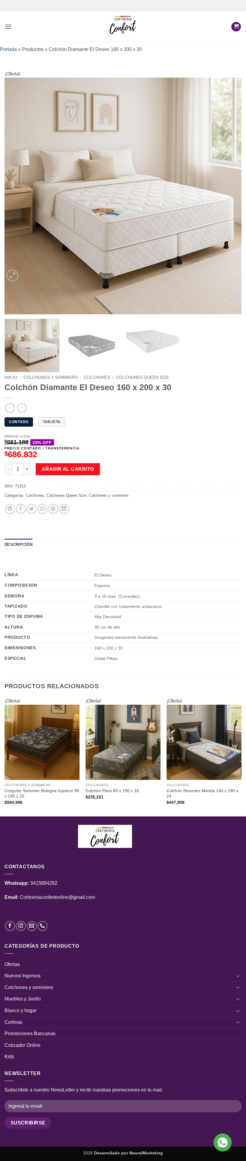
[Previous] (16, 196)
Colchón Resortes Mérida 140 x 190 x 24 (202, 793)
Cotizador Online (22, 1045)
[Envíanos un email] (32, 926)
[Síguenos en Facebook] (10, 926)
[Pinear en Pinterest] (53, 509)
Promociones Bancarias (30, 1033)
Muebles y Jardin (22, 998)
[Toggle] (238, 975)
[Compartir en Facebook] (21, 509)
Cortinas (13, 1022)
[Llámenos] (42, 926)
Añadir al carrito (68, 469)
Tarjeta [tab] (52, 422)
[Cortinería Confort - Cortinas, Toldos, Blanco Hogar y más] (123, 27)
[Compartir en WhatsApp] (10, 509)
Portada (8, 49)
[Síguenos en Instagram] (21, 926)
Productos (33, 49)
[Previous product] (21, 408)
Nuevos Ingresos (22, 975)
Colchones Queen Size (142, 377)
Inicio (10, 377)
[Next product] (9, 408)
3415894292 (43, 883)
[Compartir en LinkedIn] (64, 509)
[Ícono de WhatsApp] (223, 1142)
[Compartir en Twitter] (32, 509)
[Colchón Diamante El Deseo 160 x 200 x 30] (123, 195)
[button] (8, 26)
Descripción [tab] (18, 544)
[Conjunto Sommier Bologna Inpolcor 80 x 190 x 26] (42, 742)
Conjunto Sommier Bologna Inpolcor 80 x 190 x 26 (41, 793)
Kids (9, 1056)
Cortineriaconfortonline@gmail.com (57, 897)
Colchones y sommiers (50, 377)
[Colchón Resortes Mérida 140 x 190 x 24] (204, 742)
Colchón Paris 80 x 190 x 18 (112, 790)
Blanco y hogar (20, 1010)
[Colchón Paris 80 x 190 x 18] (123, 742)
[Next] (229, 196)
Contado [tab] (18, 422)
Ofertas (12, 964)
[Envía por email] (42, 509)
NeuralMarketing (146, 1153)
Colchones (97, 377)
